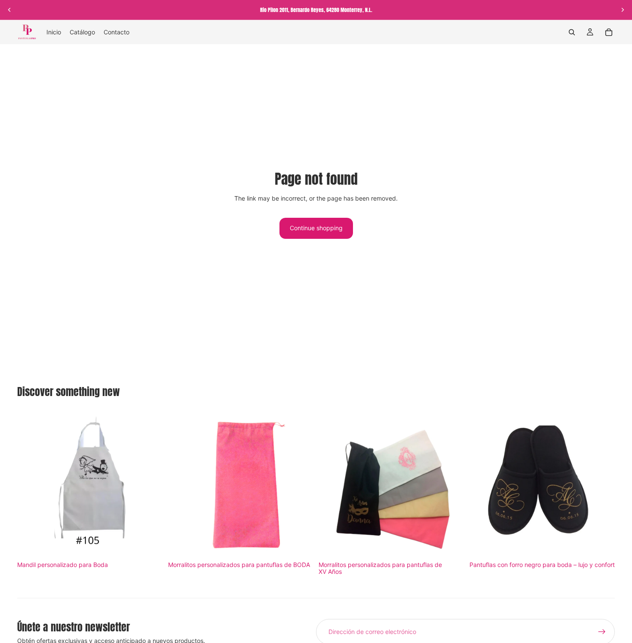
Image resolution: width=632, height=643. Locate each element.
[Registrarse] (602, 632)
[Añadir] (149, 544)
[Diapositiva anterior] (9, 9)
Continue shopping (316, 228)
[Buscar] (571, 32)
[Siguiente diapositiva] (622, 9)
